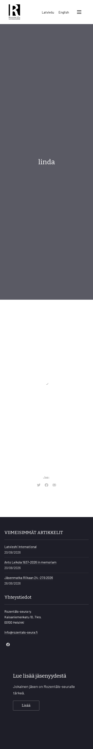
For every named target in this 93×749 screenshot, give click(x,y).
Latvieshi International (20, 547)
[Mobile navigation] (79, 12)
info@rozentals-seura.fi (21, 632)
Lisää (26, 705)
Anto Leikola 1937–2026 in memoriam (30, 562)
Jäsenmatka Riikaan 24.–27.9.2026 (28, 578)
